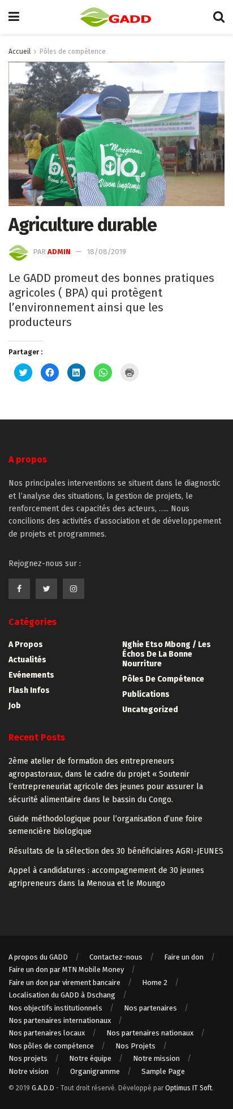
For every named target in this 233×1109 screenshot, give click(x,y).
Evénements (31, 675)
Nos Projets (135, 1046)
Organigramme (95, 1071)
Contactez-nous (116, 957)
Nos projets (28, 1058)
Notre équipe (90, 1058)
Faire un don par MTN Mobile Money (66, 969)
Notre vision (28, 1071)
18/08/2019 (106, 251)
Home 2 (154, 982)
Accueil (19, 51)
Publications (146, 694)
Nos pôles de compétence (51, 1046)
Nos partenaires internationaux (59, 1020)
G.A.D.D (43, 1088)
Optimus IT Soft (188, 1088)
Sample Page (163, 1071)
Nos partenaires (150, 1008)
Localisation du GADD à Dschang (61, 995)
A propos (25, 644)
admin (59, 251)
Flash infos (29, 690)
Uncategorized (150, 709)
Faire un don (184, 957)
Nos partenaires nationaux (149, 1033)
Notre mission (156, 1058)
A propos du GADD (38, 957)
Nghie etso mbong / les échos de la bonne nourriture (166, 654)
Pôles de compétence (73, 51)
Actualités (27, 660)
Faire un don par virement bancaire (64, 982)
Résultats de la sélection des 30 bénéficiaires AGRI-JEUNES (115, 851)
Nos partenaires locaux (46, 1033)
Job (14, 705)
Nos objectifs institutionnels (55, 1008)
